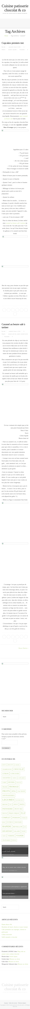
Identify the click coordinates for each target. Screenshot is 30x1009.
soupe (24, 831)
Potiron (10, 822)
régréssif (7, 831)
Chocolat (19, 769)
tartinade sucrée (24, 334)
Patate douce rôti (7, 924)
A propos (6, 1003)
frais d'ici (18, 782)
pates (22, 804)
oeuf (16, 804)
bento (4, 764)
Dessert (3, 49)
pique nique (14, 813)
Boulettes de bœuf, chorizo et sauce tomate (15, 927)
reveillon (17, 827)
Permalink (22, 49)
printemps (18, 822)
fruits (6, 791)
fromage (14, 787)
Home (6, 36)
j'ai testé (21, 791)
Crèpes (14, 778)
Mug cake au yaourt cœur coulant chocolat (14, 867)
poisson (16, 818)
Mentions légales (22, 1003)
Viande (20, 835)
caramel (10, 49)
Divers (11, 782)
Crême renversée (7, 934)
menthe (5, 804)
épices (14, 840)
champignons (7, 769)
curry (4, 782)
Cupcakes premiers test (13, 43)
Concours (14, 773)
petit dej (14, 334)
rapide (18, 334)
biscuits (10, 764)
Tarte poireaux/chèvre (8, 893)
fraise (4, 787)
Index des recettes (13, 1003)
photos (4, 813)
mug (11, 804)
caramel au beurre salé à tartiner (15, 223)
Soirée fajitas (13, 956)
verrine (11, 836)
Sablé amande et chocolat (9, 937)
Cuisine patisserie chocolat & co (15, 8)
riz (25, 827)
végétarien (6, 840)
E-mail (4, 738)
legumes (8, 799)
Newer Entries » (23, 648)
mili (4, 47)
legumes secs (19, 800)
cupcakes (14, 49)
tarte (4, 836)
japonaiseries (8, 795)
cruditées (6, 778)
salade (17, 831)
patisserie (7, 809)
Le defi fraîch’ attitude (8, 851)
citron (5, 773)
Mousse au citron (15, 959)
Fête (14, 791)
